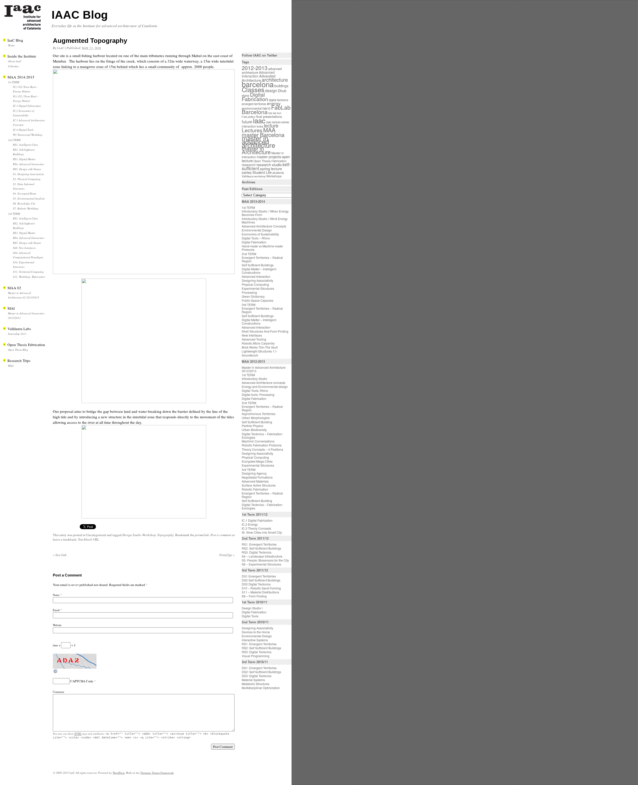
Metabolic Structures (255, 684)
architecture (275, 79)
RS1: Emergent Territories (259, 644)
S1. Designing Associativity (28, 174)
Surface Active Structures (259, 485)
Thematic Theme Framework (157, 773)
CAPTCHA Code (81, 681)
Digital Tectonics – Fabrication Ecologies (262, 435)
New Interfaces (252, 335)
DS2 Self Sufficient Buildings (261, 580)
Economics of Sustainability (260, 234)
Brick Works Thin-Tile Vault (260, 347)
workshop (260, 176)
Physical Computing (255, 284)
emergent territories (254, 104)
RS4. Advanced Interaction (28, 164)
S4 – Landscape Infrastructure (262, 556)
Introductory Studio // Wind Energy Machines (265, 220)
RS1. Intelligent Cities (25, 144)
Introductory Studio (254, 378)
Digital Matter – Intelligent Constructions (259, 271)
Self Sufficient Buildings (258, 265)
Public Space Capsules (257, 300)
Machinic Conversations (258, 441)
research (249, 164)
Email (56, 610)
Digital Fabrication (255, 97)
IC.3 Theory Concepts (256, 528)
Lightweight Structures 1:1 (259, 351)
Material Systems (253, 680)
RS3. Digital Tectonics (256, 552)
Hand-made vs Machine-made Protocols (262, 248)
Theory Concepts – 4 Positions (262, 449)
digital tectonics (278, 100)
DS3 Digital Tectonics (256, 584)
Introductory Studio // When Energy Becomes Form (265, 213)
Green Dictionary (253, 296)
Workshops (274, 176)
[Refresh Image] (55, 672)
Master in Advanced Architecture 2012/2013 (264, 369)
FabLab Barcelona (266, 109)
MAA (11, 365)
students (278, 172)
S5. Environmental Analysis (29, 198)
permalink (202, 535)
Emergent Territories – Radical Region (262, 259)
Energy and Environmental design (265, 386)
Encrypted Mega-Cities (257, 461)
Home (11, 45)
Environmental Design (257, 230)
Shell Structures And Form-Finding (265, 331)
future (247, 122)
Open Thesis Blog (18, 350)
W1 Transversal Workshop (27, 135)
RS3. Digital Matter (24, 159)
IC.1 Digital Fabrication (27, 106)
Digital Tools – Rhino (256, 238)
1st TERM (13, 82)
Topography (165, 535)
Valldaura (247, 176)
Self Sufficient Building (257, 422)
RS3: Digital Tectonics (256, 652)
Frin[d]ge (227, 555)
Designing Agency (254, 473)
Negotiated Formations (257, 477)
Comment (58, 692)
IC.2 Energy (250, 524)
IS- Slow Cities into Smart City (262, 532)
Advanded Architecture (258, 78)
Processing (249, 292)
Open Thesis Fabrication (270, 161)
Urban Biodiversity (254, 430)
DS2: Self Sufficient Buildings (261, 672)
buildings (281, 85)
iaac (60, 48)
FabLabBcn (248, 117)
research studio (269, 164)
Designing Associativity (257, 280)
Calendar (13, 66)
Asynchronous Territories (258, 414)
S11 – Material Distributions (260, 592)
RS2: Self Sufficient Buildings (261, 648)
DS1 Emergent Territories (259, 576)
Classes (253, 89)
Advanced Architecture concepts (263, 382)
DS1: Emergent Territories (259, 668)
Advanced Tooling (254, 339)
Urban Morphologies (256, 418)
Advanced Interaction (258, 74)
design (271, 90)
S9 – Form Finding (254, 596)
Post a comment (220, 535)
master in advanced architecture (258, 141)
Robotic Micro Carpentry (258, 343)
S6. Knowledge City (24, 203)
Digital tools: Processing (258, 394)
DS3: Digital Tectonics (256, 676)
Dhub (282, 90)
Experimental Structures (258, 288)
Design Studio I (252, 608)
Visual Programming (255, 656)
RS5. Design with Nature (27, 169)
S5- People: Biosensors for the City (265, 560)
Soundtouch (250, 355)
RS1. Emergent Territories (259, 544)
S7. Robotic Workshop (25, 208)
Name (56, 595)
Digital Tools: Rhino (255, 390)
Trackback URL (88, 539)
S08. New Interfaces (24, 248)
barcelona (258, 84)
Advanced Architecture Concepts (264, 226)
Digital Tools (250, 616)
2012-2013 (254, 67)
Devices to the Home (256, 632)
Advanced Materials (255, 481)
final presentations (269, 116)
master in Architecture (256, 150)
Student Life (262, 172)
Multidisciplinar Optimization (261, 688)
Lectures (252, 130)
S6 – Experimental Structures (261, 564)
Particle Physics (252, 426)
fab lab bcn (274, 113)
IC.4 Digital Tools (23, 130)
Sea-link (60, 555)
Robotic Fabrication (255, 489)
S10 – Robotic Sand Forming (261, 588)
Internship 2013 (17, 334)
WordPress (119, 773)
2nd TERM (14, 140)
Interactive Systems (255, 640)
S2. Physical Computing (27, 179)
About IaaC (14, 61)
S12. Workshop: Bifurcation (29, 277)
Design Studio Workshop (139, 535)
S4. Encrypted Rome (24, 193)
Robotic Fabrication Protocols (262, 445)
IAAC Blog (80, 14)
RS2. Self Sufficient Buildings (261, 548)
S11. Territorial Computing (28, 272)
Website (57, 625)
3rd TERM (14, 213)
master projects (269, 156)
